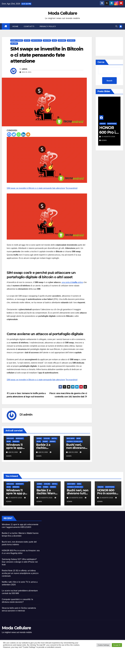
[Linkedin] (23, 134)
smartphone (112, 123)
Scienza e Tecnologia (74, 441)
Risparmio (61, 40)
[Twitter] (14, 134)
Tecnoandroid (71, 188)
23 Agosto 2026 (108, 136)
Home (15, 26)
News (54, 40)
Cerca (101, 62)
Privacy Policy (48, 26)
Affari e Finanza (16, 40)
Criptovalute (36, 40)
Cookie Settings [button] (103, 645)
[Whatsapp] (18, 134)
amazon (100, 487)
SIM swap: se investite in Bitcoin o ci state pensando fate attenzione (36, 188)
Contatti (29, 26)
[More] (28, 134)
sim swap (14, 43)
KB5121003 (10, 438)
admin (24, 69)
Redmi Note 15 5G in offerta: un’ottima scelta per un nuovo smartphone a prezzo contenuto (20, 573)
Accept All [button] (116, 645)
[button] (116, 26)
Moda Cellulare (62, 13)
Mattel (54, 438)
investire (47, 40)
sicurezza (71, 40)
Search (109, 81)
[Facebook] (9, 134)
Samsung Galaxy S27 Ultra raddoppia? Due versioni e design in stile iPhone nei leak (20, 562)
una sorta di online (72, 282)
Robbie (45, 441)
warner (52, 441)
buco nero (70, 438)
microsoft (19, 438)
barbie (39, 438)
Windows (16, 441)
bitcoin (27, 40)
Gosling (47, 438)
